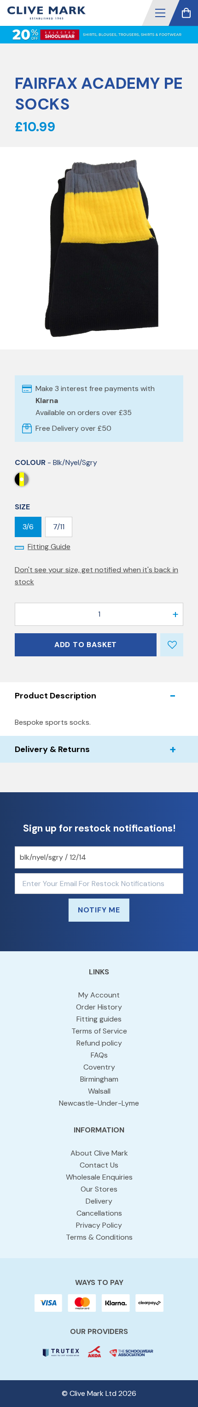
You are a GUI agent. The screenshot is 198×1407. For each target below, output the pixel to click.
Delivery (99, 1201)
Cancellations (99, 1213)
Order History (99, 1007)
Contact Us (99, 1165)
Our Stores (99, 1189)
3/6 (28, 527)
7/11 (58, 527)
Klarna (46, 400)
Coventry (99, 1067)
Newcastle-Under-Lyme (99, 1103)
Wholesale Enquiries (99, 1177)
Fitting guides (99, 1019)
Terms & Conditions (99, 1237)
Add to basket (85, 644)
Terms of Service (99, 1031)
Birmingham (99, 1079)
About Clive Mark (99, 1153)
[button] (160, 13)
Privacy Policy (99, 1225)
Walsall (99, 1091)
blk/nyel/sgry (22, 479)
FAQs (99, 1055)
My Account (99, 995)
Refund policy (99, 1043)
